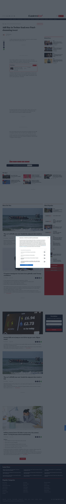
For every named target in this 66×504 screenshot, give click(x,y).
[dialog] (33, 252)
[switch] (44, 252)
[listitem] (33, 250)
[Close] (48, 238)
